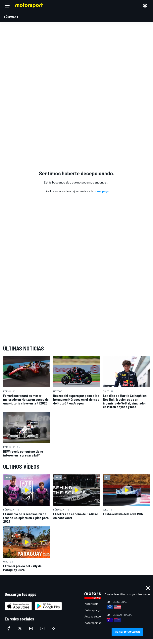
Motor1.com (91, 603)
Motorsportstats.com (97, 622)
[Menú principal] (7, 5)
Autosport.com (93, 616)
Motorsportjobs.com (96, 610)
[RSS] (53, 628)
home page (101, 191)
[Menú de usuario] (145, 6)
